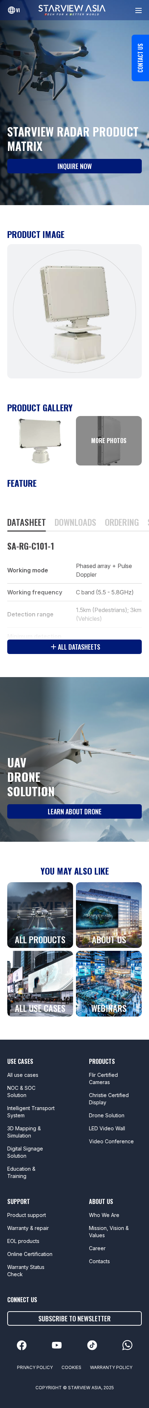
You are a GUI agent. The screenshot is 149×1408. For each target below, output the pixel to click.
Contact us (140, 58)
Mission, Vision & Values (109, 1231)
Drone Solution (106, 1115)
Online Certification (29, 1254)
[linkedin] (22, 1345)
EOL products (23, 1241)
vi (18, 10)
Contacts (99, 1261)
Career (97, 1248)
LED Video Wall (107, 1128)
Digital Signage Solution (25, 1152)
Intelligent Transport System (31, 1111)
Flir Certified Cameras (103, 1078)
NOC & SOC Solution (21, 1091)
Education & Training (21, 1172)
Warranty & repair (28, 1228)
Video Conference (111, 1141)
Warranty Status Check (25, 1270)
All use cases (22, 1075)
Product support (26, 1215)
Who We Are (104, 1215)
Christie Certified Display (109, 1098)
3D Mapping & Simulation (24, 1132)
